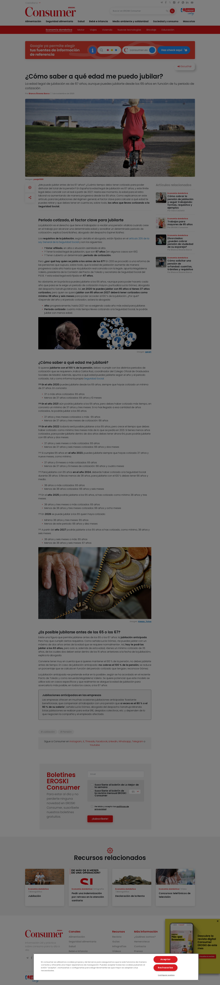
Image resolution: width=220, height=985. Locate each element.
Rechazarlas (165, 967)
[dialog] (116, 967)
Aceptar (165, 959)
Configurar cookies (166, 975)
